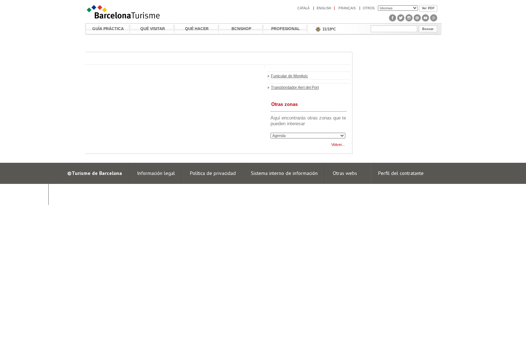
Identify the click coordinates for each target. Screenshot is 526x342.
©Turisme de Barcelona (94, 173)
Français (347, 8)
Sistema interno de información (284, 173)
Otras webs (345, 173)
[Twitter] (400, 20)
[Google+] (433, 20)
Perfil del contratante (401, 173)
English (324, 8)
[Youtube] (425, 20)
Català (303, 8)
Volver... (338, 144)
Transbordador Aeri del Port (295, 87)
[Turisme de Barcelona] (123, 19)
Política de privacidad (213, 173)
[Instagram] (409, 20)
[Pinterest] (417, 20)
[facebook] (392, 20)
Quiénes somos (72, 194)
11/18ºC (329, 29)
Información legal (156, 173)
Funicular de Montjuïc (289, 76)
